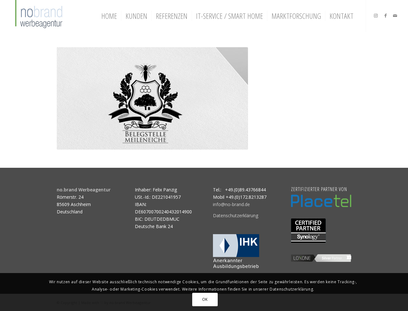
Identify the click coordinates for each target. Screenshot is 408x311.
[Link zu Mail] (395, 15)
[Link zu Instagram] (376, 15)
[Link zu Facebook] (385, 15)
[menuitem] (109, 16)
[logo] (38, 16)
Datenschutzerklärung (235, 215)
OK (205, 299)
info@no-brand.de (231, 204)
